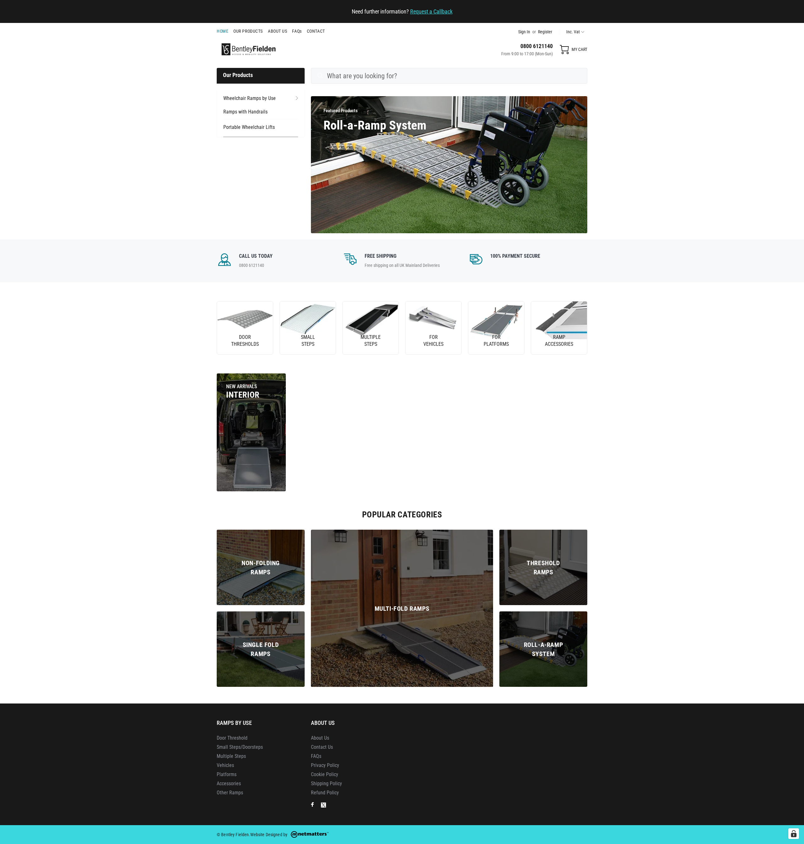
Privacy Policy (325, 765)
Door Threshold (232, 738)
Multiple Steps (231, 756)
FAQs (316, 756)
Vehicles (225, 765)
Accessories (229, 783)
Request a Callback (431, 11)
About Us (320, 738)
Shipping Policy (326, 783)
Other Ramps (230, 793)
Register (545, 31)
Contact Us (322, 747)
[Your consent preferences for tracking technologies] (793, 833)
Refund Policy (325, 793)
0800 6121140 (536, 46)
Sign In (524, 31)
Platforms (226, 774)
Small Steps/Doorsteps (240, 747)
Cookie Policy (324, 774)
